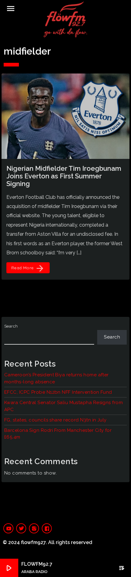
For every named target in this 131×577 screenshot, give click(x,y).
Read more (28, 268)
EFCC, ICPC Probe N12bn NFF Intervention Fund (58, 392)
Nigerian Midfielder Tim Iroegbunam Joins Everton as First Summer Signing (63, 176)
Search (11, 326)
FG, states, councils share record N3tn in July (55, 420)
